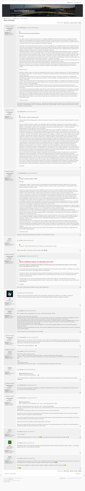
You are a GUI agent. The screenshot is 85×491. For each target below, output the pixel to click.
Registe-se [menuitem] (71, 2)
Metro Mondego (9, 20)
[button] (65, 23)
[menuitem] (5, 481)
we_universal (7, 480)
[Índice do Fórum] (42, 10)
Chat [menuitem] (17, 15)
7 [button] (76, 22)
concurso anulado (21, 434)
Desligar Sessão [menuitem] (78, 2)
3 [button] (70, 22)
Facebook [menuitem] (12, 15)
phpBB (10, 478)
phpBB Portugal (10, 479)
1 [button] (68, 22)
